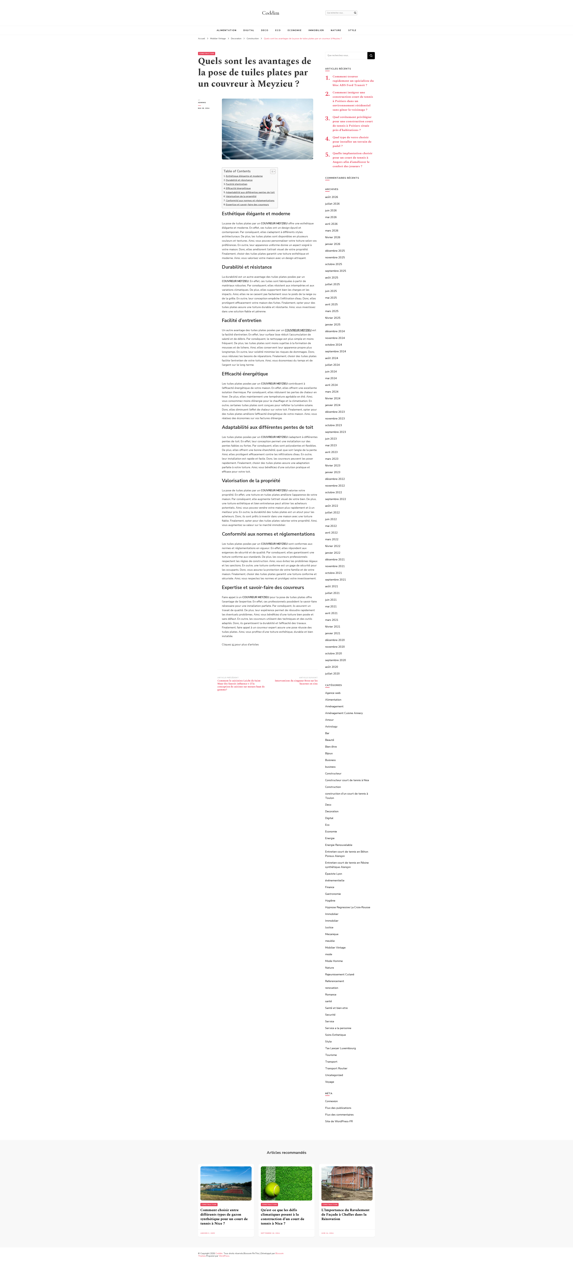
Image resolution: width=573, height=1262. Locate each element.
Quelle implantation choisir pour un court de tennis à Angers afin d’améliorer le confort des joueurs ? (352, 160)
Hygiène (330, 900)
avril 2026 (331, 224)
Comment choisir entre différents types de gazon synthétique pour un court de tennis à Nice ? (224, 1216)
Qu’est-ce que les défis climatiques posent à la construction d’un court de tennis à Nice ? (282, 1216)
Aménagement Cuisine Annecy (344, 713)
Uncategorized (334, 1075)
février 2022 (332, 546)
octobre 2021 (333, 573)
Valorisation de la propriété (241, 196)
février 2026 (332, 237)
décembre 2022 (335, 479)
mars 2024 (331, 391)
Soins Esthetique (335, 1035)
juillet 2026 (332, 204)
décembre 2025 (335, 251)
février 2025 (332, 318)
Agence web (333, 693)
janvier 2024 (332, 405)
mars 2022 (331, 539)
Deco (264, 30)
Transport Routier (336, 1068)
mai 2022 (331, 526)
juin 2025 (331, 291)
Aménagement (334, 706)
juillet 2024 (332, 365)
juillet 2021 (332, 593)
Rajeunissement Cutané (339, 974)
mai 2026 (331, 217)
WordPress (224, 1256)
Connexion (331, 1101)
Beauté (329, 740)
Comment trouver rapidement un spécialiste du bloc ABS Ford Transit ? (353, 80)
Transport (331, 1061)
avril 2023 (331, 452)
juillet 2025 (332, 284)
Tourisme (331, 1055)
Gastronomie (333, 894)
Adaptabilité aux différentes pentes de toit (250, 192)
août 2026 (331, 197)
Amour (329, 720)
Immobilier (316, 30)
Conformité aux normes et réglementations (250, 200)
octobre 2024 (333, 344)
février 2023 (332, 465)
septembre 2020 (335, 660)
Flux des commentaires (339, 1114)
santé (328, 1001)
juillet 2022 (332, 512)
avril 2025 (331, 304)
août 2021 (331, 586)
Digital (248, 30)
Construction (206, 54)
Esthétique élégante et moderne (244, 176)
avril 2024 (331, 385)
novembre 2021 (335, 566)
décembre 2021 (335, 559)
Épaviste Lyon (333, 874)
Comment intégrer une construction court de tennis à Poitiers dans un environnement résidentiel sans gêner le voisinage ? (353, 101)
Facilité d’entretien (236, 184)
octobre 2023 (333, 425)
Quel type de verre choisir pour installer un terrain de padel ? (352, 141)
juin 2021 (331, 600)
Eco (278, 30)
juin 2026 (331, 210)
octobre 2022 (333, 492)
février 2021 (332, 626)
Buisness (330, 760)
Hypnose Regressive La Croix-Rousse (347, 907)
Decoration (331, 811)
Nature (336, 30)
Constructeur (333, 773)
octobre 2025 (333, 264)
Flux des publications (338, 1108)
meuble (330, 941)
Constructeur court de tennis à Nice (347, 780)
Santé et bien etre (336, 1008)
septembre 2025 (335, 271)
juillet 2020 (332, 673)
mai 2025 (331, 298)
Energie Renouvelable (338, 845)
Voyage (329, 1082)
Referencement (334, 981)
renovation (331, 988)
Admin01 (202, 103)
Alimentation (227, 30)
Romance (330, 994)
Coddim (270, 13)
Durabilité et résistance (239, 180)
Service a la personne (338, 1028)
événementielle (334, 880)
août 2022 (331, 506)
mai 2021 (331, 606)
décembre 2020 (335, 640)
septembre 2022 (335, 499)
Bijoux (329, 753)
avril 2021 (331, 613)
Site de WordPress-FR (339, 1121)
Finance (329, 887)
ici (233, 644)
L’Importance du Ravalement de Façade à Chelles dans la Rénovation (345, 1214)
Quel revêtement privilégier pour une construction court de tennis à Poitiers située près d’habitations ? (353, 123)
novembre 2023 (335, 418)
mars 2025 (331, 311)
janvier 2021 (332, 633)
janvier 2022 (332, 553)
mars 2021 (331, 620)
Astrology (331, 726)
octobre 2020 (333, 653)
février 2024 (332, 398)
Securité (330, 1014)
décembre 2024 (335, 331)
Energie (330, 838)
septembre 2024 (335, 351)
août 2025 (331, 277)
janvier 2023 (332, 472)
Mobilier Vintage (335, 947)
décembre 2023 (335, 412)
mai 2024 (331, 378)
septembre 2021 (335, 579)
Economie (295, 30)
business (330, 767)
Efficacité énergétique (238, 188)
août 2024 (331, 358)
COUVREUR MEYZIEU (298, 330)
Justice (329, 927)
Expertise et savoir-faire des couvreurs (247, 204)
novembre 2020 (335, 647)
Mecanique (331, 934)
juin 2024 (331, 371)
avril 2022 (331, 532)
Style (352, 30)
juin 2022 (331, 519)
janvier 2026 (332, 244)
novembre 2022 (335, 485)
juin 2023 (331, 438)
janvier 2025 (332, 324)
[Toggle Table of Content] (271, 171)
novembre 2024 (335, 338)
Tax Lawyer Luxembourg (340, 1048)
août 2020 (331, 667)
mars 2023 (331, 459)
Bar (327, 733)
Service (329, 1021)
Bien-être (331, 746)
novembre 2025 (335, 257)
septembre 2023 (335, 432)
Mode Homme (334, 961)
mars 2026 (331, 230)
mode (328, 954)
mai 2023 (331, 445)
